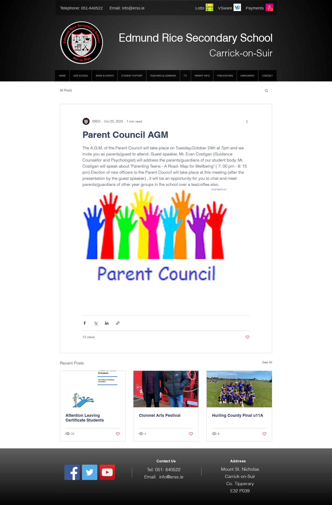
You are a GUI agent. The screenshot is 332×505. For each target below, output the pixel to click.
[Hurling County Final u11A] (239, 389)
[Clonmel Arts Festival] (166, 389)
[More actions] (247, 121)
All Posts (66, 90)
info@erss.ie (133, 8)
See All (267, 362)
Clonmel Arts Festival (159, 415)
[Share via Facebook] (84, 323)
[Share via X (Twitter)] (96, 323)
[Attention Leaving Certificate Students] (92, 389)
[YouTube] (107, 472)
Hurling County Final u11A (237, 415)
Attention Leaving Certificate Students (84, 417)
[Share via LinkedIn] (107, 323)
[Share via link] (118, 323)
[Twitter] (89, 472)
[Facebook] (72, 472)
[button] (266, 90)
